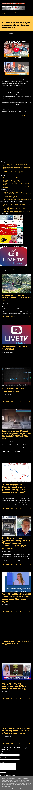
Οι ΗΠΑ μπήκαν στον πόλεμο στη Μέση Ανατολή (14, 182)
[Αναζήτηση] (26, 3)
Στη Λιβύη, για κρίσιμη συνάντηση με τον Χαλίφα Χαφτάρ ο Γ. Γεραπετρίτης (14, 686)
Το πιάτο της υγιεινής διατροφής (10, 196)
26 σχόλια (13, 316)
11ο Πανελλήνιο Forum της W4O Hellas (12, 192)
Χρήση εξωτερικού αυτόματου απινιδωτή (12, 198)
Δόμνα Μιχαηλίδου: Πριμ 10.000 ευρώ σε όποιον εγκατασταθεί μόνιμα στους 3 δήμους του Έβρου (16, 598)
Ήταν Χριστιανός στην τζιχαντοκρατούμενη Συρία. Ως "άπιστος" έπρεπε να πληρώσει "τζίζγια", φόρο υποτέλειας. (16, 543)
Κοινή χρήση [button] (25, 115)
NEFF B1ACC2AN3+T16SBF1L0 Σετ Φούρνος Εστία (15, 171)
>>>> (30, 316)
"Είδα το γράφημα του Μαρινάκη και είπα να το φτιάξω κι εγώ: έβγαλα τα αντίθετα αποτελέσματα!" (14, 488)
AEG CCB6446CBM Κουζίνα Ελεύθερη (12, 170)
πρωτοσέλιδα (9, 245)
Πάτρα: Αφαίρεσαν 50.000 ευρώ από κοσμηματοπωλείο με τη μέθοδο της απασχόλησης (16, 730)
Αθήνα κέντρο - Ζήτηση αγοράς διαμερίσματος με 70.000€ (16, 211)
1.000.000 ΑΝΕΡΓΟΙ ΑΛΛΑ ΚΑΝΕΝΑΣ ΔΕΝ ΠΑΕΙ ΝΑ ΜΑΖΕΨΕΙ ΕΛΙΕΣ (16, 297)
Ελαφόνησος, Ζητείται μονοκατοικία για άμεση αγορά (15, 207)
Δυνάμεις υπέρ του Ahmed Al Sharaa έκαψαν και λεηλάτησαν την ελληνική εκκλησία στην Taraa (16, 435)
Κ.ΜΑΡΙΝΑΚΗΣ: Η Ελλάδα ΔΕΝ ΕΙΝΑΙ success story (15, 389)
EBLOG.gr (6, 6)
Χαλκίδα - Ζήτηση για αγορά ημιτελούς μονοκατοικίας (15, 210)
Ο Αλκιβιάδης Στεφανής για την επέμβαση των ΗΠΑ (16, 642)
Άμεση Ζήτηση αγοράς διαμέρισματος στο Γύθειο (14, 208)
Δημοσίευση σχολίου (17, 359)
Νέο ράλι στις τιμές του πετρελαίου (11, 180)
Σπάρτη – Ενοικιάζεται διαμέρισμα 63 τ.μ (12, 172)
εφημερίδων (15, 245)
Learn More (14, 788)
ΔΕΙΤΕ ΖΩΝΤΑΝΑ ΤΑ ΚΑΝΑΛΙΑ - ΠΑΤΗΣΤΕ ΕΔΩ (15, 347)
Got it (21, 788)
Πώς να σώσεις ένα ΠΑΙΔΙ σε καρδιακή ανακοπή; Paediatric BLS (18, 199)
